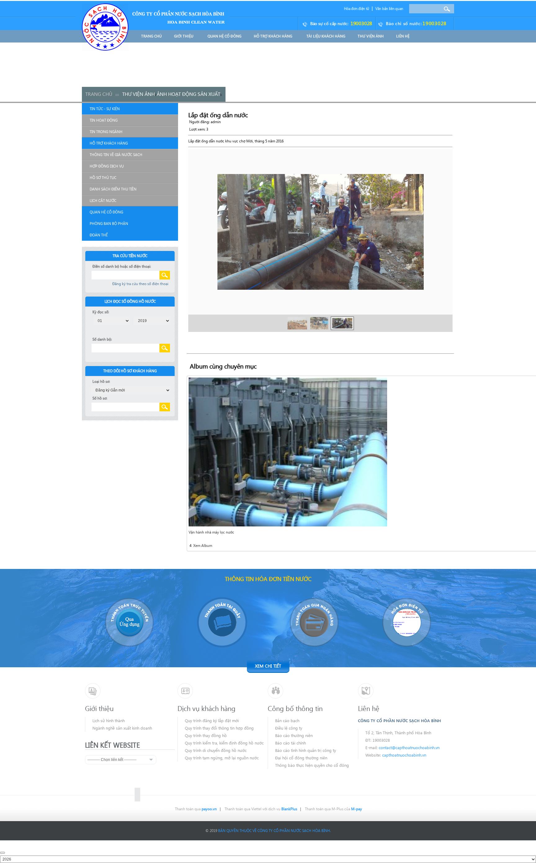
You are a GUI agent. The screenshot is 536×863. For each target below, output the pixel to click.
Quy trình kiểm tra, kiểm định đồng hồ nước (224, 742)
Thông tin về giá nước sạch (116, 154)
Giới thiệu (99, 708)
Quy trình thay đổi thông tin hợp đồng (219, 728)
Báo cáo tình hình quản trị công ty (305, 750)
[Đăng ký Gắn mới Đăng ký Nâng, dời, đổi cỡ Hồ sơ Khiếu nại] (130, 389)
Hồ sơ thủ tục (103, 177)
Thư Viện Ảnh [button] (371, 36)
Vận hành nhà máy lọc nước (211, 532)
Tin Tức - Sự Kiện (105, 108)
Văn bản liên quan (389, 8)
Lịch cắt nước (103, 200)
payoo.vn (209, 809)
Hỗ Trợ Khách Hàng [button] (273, 36)
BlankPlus (289, 809)
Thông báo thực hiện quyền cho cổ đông (312, 765)
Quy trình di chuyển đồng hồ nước (216, 750)
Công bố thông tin (295, 708)
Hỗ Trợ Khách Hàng (109, 143)
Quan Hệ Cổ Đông (106, 212)
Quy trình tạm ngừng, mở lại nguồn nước (222, 757)
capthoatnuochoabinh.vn (404, 755)
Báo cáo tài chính (290, 742)
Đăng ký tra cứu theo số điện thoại (140, 283)
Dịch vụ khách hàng (206, 708)
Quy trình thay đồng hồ (206, 735)
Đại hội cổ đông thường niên (301, 757)
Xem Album (202, 545)
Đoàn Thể (99, 235)
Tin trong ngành (106, 131)
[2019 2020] (152, 320)
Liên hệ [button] (402, 36)
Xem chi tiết (268, 666)
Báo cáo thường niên (294, 735)
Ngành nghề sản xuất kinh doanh (122, 728)
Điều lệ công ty (288, 728)
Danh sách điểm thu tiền (113, 189)
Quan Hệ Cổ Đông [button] (224, 36)
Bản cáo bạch (287, 720)
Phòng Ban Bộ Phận (109, 223)
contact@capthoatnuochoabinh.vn (409, 747)
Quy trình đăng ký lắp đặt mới (212, 720)
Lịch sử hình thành (108, 720)
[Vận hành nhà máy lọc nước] (288, 451)
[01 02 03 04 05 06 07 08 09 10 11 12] (111, 320)
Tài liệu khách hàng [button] (325, 36)
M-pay (356, 809)
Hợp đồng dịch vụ (107, 166)
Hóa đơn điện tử (356, 8)
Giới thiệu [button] (184, 36)
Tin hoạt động (104, 120)
